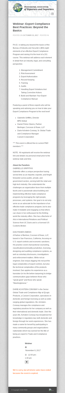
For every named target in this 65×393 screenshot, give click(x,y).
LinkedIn (52, 14)
